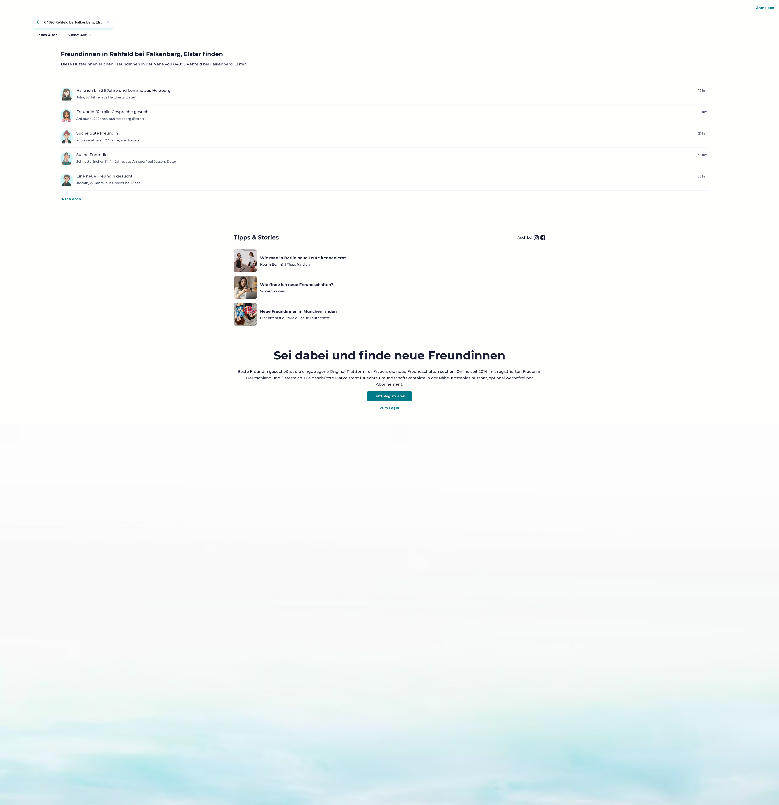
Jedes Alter (47, 35)
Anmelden (765, 8)
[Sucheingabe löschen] (108, 22)
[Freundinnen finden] (38, 22)
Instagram (536, 237)
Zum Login (389, 408)
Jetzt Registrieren (389, 396)
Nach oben (71, 199)
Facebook (542, 237)
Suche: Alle (77, 35)
